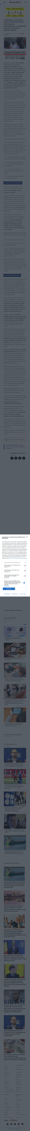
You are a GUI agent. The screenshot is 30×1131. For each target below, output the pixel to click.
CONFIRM (9, 588)
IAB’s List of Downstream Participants (16, 558)
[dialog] (15, 565)
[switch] (25, 565)
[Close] (27, 537)
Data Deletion (7, 593)
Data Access (15, 593)
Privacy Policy (23, 593)
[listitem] (15, 562)
